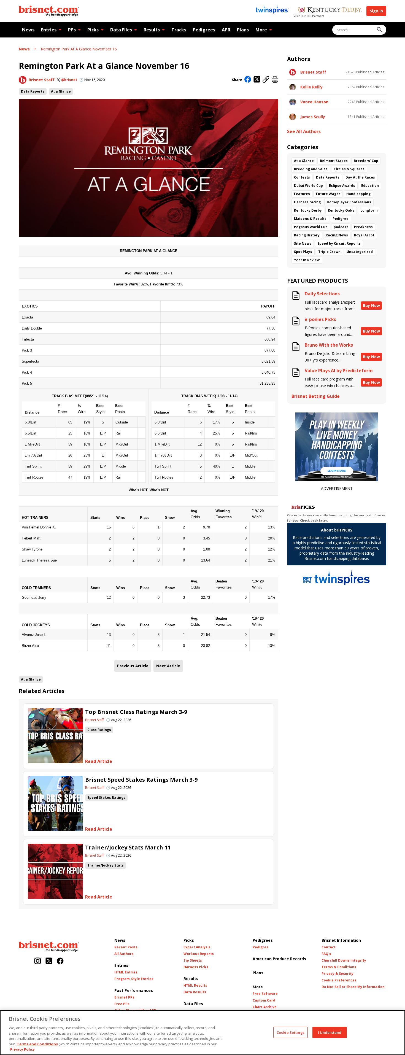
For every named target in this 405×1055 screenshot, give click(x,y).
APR (226, 30)
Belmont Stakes (334, 160)
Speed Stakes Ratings (106, 797)
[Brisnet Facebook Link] (60, 961)
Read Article (98, 761)
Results (152, 30)
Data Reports (32, 91)
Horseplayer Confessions (349, 202)
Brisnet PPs (124, 997)
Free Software (265, 994)
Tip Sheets (192, 960)
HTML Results (195, 985)
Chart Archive (265, 1007)
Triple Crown (329, 251)
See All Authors (304, 131)
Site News (302, 243)
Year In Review (307, 260)
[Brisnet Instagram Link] (37, 961)
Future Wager (328, 193)
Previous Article (132, 665)
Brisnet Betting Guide (315, 396)
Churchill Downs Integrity (344, 960)
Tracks (178, 30)
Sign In (376, 11)
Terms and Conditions (37, 1043)
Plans (243, 30)
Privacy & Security (337, 974)
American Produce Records (279, 958)
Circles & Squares (349, 169)
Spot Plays (303, 251)
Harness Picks (195, 967)
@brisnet (69, 80)
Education (370, 185)
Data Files (121, 30)
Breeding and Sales (311, 169)
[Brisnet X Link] (48, 961)
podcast (341, 227)
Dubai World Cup (308, 185)
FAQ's (326, 954)
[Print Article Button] (275, 79)
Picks (93, 30)
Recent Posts (125, 947)
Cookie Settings (290, 1032)
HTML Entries (125, 972)
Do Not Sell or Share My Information (353, 987)
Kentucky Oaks (341, 210)
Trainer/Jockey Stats (105, 865)
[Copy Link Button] (266, 79)
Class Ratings (99, 729)
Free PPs (121, 1004)
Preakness (363, 227)
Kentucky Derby (308, 210)
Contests (302, 177)
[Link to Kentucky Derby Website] (330, 10)
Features (302, 193)
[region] (202, 1032)
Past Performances (133, 990)
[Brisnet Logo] (49, 11)
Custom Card (264, 1000)
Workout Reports (198, 954)
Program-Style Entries (133, 979)
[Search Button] (379, 30)
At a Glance (61, 91)
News (28, 30)
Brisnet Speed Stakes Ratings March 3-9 (141, 779)
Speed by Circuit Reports (339, 243)
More (261, 30)
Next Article (168, 665)
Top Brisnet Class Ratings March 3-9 (136, 712)
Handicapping (358, 193)
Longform (369, 210)
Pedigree (341, 218)
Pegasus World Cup (311, 227)
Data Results (194, 992)
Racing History (307, 235)
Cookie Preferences (339, 980)
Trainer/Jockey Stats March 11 (128, 847)
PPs (72, 30)
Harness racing (307, 202)
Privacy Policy (22, 1049)
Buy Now (371, 305)
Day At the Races (360, 177)
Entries (48, 30)
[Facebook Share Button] (247, 80)
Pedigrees (204, 30)
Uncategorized (360, 251)
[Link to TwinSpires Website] (272, 10)
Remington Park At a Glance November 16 (79, 49)
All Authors (124, 954)
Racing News (337, 235)
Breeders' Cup (366, 160)
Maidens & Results (310, 218)
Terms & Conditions (339, 967)
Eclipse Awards (342, 185)
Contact (329, 947)
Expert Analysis (196, 947)
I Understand (330, 1032)
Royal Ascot (364, 235)
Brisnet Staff (42, 79)
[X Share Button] (256, 80)
